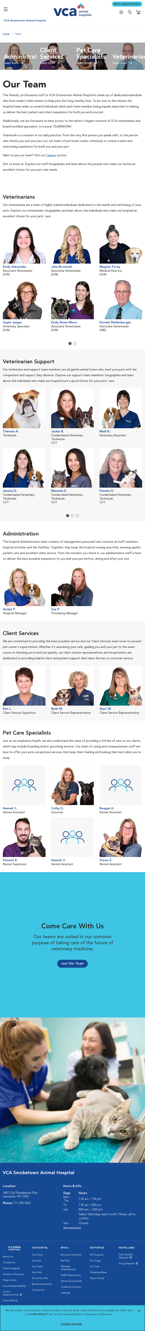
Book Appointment (127, 4)
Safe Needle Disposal (130, 1257)
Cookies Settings (71, 1324)
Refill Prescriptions (71, 1275)
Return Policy (97, 1278)
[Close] (139, 1311)
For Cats (94, 1266)
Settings (65, 1293)
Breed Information (42, 1284)
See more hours (72, 1228)
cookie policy (38, 1314)
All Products (96, 1255)
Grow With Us (10, 1300)
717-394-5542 (22, 1203)
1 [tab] (70, 343)
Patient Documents (71, 1281)
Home (6, 34)
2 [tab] (74, 343)
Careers (51, 155)
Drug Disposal (128, 1264)
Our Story (37, 1255)
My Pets (65, 1260)
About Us (8, 1256)
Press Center (10, 1280)
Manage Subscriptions (68, 1268)
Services (36, 1260)
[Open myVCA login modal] (122, 12)
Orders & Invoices (71, 1287)
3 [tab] (77, 515)
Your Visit (37, 1272)
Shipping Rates (98, 1272)
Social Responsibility (14, 1286)
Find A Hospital (11, 1268)
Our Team (37, 1266)
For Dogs (95, 1260)
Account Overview (71, 1255)
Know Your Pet (40, 1278)
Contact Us (9, 1262)
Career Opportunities (14, 1294)
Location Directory (13, 1274)
